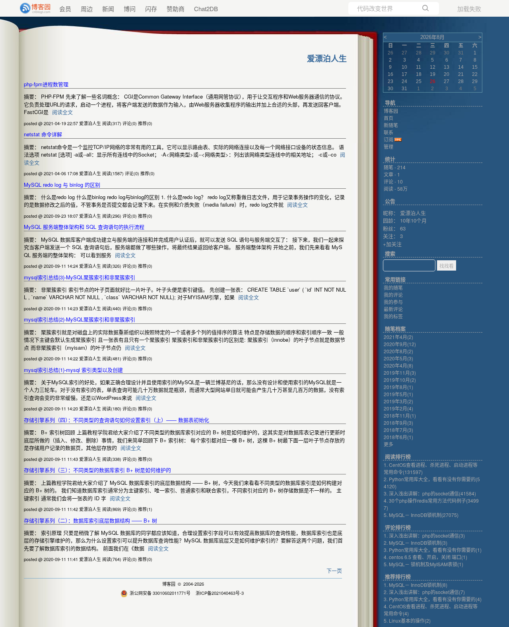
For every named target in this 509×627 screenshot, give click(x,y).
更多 (388, 444)
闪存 (151, 8)
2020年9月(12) (400, 344)
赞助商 (176, 8)
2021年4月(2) (398, 336)
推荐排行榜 (398, 577)
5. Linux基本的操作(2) (407, 620)
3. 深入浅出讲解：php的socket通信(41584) (430, 493)
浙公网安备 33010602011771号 (160, 593)
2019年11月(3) (400, 372)
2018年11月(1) (400, 415)
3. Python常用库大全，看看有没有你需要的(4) (433, 599)
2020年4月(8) (398, 365)
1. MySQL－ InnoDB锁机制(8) (415, 584)
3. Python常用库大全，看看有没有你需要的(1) (433, 549)
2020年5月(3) (398, 358)
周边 (87, 8)
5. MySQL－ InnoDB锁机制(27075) (421, 514)
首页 (388, 117)
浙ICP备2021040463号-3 (220, 593)
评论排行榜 (398, 527)
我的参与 (393, 301)
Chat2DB (206, 8)
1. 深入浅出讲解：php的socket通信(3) (424, 535)
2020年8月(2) (398, 351)
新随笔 (391, 125)
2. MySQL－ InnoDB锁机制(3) (415, 542)
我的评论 (393, 294)
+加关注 (392, 244)
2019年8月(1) (398, 386)
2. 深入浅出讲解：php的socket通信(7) (424, 591)
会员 (65, 8)
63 (403, 228)
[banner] (32, 8)
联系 (388, 132)
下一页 (334, 570)
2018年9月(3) (398, 422)
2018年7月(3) (398, 429)
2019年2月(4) (398, 408)
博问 (130, 8)
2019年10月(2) (400, 379)
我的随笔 (393, 287)
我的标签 (393, 316)
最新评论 (393, 309)
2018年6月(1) (398, 436)
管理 (388, 146)
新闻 (108, 8)
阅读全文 (62, 112)
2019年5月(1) (398, 394)
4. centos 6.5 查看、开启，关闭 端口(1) (425, 556)
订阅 (388, 139)
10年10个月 (413, 220)
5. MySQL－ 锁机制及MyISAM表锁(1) (423, 564)
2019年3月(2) (398, 401)
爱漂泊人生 (413, 213)
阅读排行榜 (398, 457)
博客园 (168, 584)
